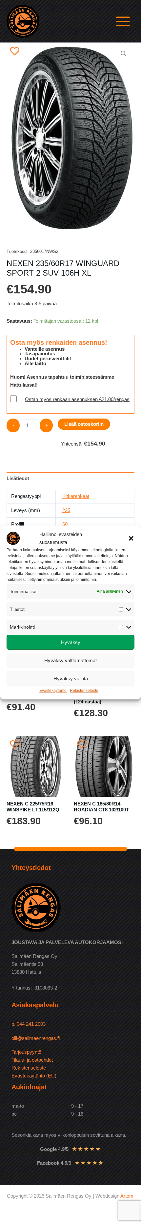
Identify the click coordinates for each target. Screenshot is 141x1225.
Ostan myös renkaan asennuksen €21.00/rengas (77, 399)
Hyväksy (70, 642)
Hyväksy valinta (70, 678)
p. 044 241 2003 (29, 1024)
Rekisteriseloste (84, 690)
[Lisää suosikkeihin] (15, 51)
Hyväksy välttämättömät (70, 660)
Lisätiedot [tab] (18, 478)
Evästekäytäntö (53, 690)
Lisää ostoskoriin (84, 424)
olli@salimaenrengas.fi (35, 1038)
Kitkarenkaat (75, 496)
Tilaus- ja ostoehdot (32, 1060)
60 (65, 524)
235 (66, 510)
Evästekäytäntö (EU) (33, 1075)
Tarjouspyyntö (26, 1052)
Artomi (127, 1196)
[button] (131, 538)
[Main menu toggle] (122, 21)
